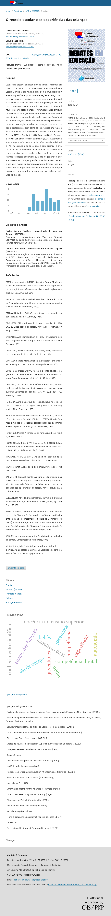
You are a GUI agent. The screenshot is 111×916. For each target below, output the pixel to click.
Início (8, 11)
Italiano (9, 598)
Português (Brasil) (14, 602)
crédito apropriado (96, 195)
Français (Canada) (14, 593)
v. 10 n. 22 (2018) (32, 11)
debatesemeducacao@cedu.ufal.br (31, 879)
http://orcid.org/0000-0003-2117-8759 (20, 37)
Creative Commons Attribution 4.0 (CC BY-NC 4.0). (72, 884)
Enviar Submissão (16, 567)
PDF (74, 91)
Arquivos (18, 11)
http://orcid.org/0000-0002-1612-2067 (20, 47)
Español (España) (14, 589)
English (9, 585)
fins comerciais (92, 206)
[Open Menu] (6, 3)
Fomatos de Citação (78, 140)
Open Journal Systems (16, 694)
